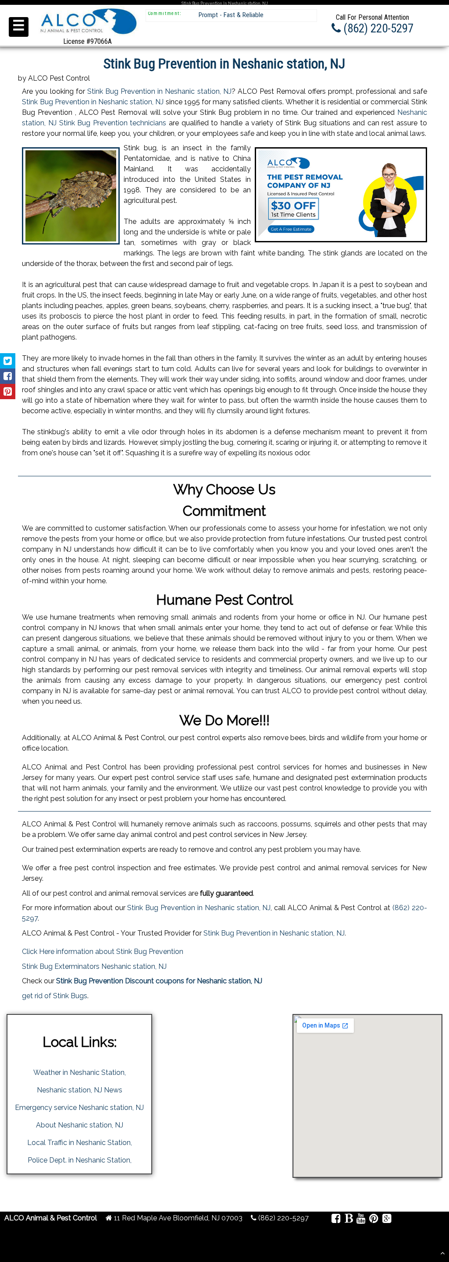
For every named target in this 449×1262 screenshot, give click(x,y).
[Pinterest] (373, 1220)
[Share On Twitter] (7, 361)
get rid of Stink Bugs (54, 996)
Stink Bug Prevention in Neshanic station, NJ (159, 91)
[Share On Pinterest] (7, 391)
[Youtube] (361, 1220)
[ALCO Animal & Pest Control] (87, 36)
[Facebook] (336, 1220)
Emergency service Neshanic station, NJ (79, 1107)
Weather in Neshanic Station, (79, 1072)
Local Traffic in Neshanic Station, (79, 1142)
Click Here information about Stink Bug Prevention (102, 951)
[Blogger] (348, 1220)
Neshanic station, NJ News (79, 1090)
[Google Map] (386, 1220)
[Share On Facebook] (7, 376)
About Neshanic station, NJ (79, 1125)
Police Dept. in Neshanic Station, (80, 1160)
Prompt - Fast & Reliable (231, 15)
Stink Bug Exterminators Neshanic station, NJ (94, 966)
